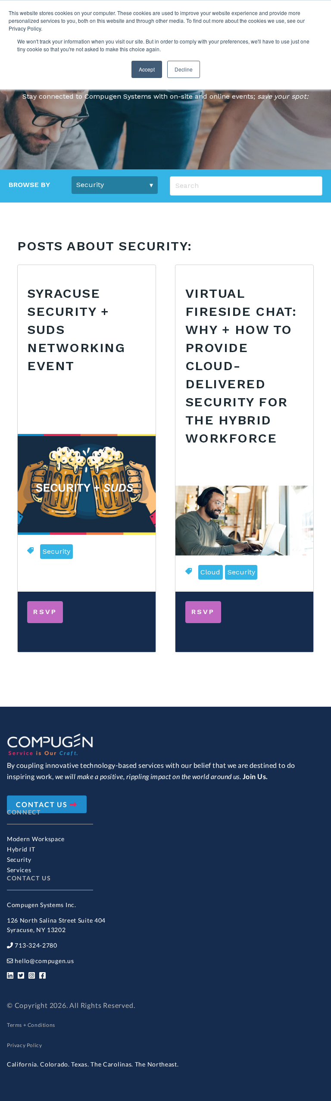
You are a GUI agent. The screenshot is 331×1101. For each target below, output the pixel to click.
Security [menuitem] (19, 859)
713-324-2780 (36, 945)
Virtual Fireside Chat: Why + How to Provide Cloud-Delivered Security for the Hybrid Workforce (241, 366)
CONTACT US (43, 804)
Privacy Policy (24, 1045)
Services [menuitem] (19, 869)
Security (56, 551)
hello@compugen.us (44, 960)
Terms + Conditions (31, 1025)
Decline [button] (184, 69)
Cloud (210, 572)
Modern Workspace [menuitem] (36, 838)
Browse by (29, 185)
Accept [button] (147, 69)
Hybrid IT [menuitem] (21, 849)
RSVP (45, 612)
